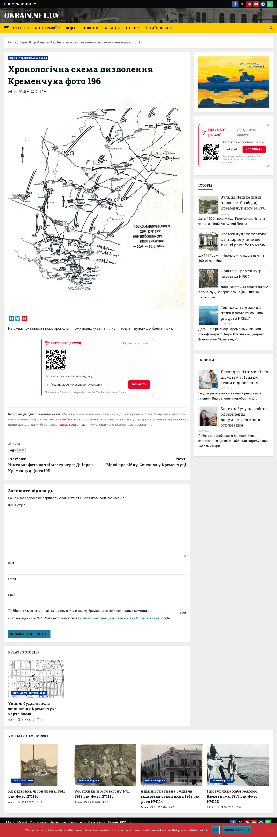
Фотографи (77, 822)
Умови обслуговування (141, 618)
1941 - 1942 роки (22, 780)
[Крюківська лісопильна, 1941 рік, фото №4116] (39, 765)
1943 (21, 450)
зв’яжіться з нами (73, 424)
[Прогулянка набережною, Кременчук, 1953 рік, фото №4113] (238, 765)
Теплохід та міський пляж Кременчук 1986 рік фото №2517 (242, 313)
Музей (22, 822)
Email (12, 579)
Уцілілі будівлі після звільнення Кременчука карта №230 (32, 708)
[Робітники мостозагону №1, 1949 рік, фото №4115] (105, 765)
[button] (6, 27)
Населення (57, 822)
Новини (91, 28)
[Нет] (272, 830)
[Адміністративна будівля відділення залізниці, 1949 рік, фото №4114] (172, 765)
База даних (96, 822)
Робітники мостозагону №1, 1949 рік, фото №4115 (102, 794)
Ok (215, 830)
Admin (12, 91)
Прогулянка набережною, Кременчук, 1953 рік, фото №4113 (232, 796)
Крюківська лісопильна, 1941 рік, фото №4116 (36, 794)
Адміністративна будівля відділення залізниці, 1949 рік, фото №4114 (170, 796)
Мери (10, 822)
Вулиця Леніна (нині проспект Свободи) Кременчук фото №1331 (243, 203)
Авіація (112, 28)
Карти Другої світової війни (29, 692)
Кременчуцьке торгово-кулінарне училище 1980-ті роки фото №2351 (244, 239)
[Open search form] (271, 28)
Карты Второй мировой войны (28, 58)
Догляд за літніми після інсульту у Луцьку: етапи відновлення (244, 377)
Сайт (11, 595)
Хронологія (38, 822)
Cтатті (19, 28)
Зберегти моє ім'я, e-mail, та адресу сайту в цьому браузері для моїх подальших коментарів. (82, 611)
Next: (146, 461)
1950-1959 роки (220, 780)
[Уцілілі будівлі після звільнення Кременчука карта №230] (36, 679)
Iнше (131, 28)
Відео (71, 28)
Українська (157, 28)
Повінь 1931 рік (120, 822)
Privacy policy (237, 830)
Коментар (16, 505)
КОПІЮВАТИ (139, 384)
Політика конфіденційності (98, 618)
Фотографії (46, 28)
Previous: (50, 464)
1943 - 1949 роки (89, 780)
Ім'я (11, 563)
